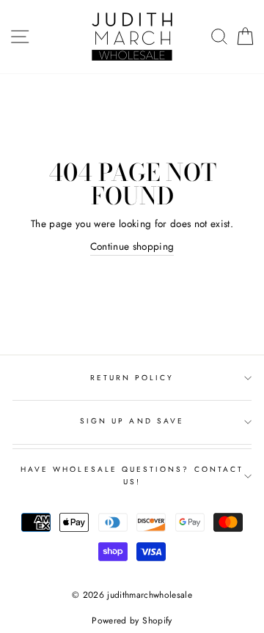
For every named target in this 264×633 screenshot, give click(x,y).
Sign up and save (132, 420)
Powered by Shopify (132, 620)
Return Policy (132, 377)
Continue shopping (132, 246)
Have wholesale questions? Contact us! (132, 475)
